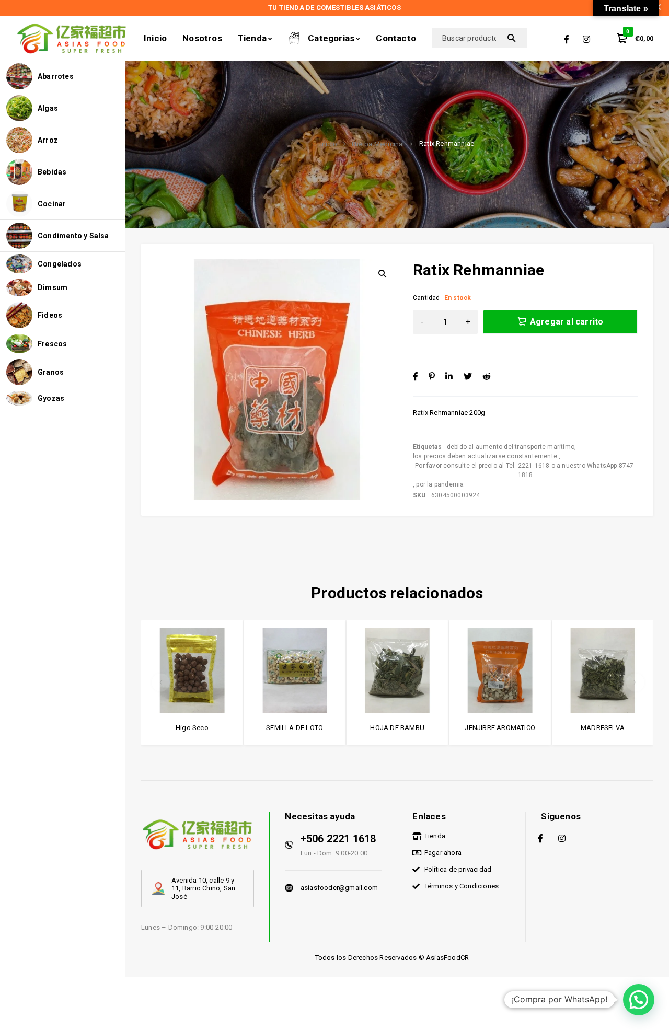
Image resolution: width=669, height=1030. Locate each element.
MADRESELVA (603, 728)
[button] (638, 999)
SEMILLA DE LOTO (294, 728)
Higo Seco (192, 728)
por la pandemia (440, 484)
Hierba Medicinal (378, 144)
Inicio (328, 144)
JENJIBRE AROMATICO (500, 728)
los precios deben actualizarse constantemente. (486, 456)
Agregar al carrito (567, 322)
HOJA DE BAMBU (397, 728)
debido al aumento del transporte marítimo (510, 446)
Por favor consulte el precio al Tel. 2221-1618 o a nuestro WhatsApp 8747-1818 (525, 470)
